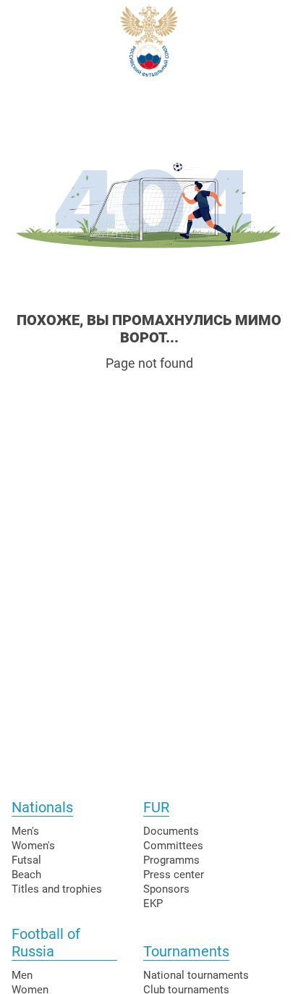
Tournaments (186, 951)
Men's (25, 831)
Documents (171, 831)
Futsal (26, 860)
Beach (26, 874)
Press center (173, 874)
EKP (153, 903)
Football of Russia (46, 942)
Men (22, 975)
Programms (171, 860)
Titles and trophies (57, 889)
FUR (156, 807)
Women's (33, 845)
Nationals (42, 807)
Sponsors (166, 889)
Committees (173, 845)
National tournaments (196, 975)
